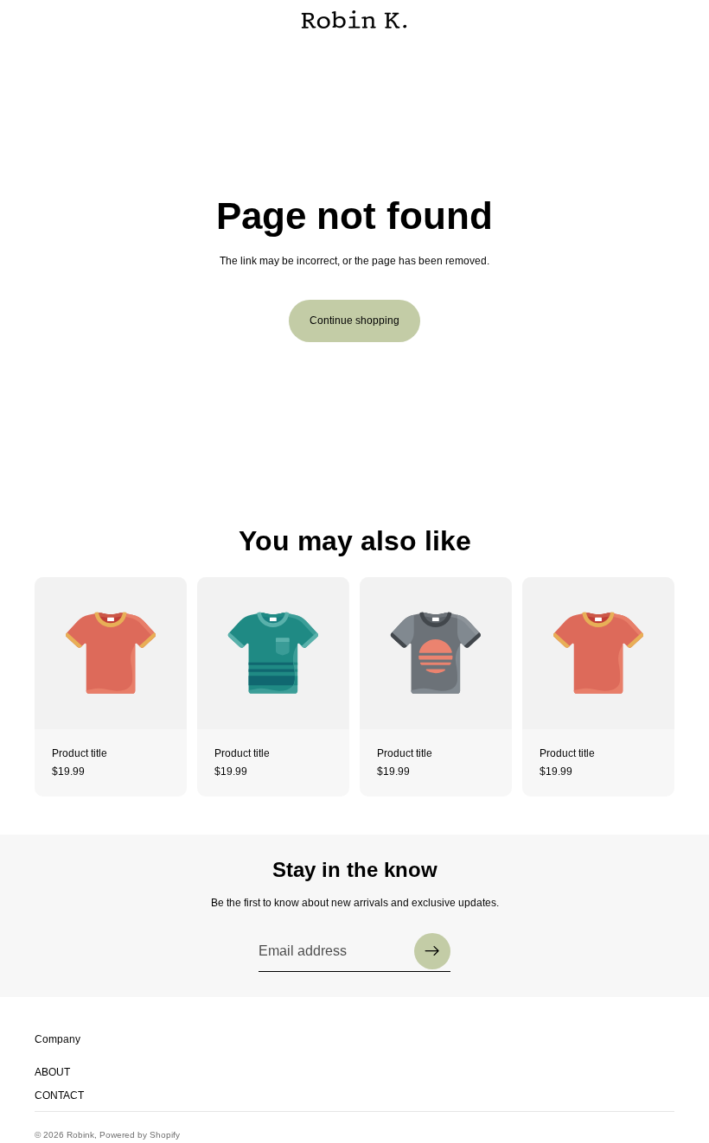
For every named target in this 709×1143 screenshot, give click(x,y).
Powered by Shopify (139, 1135)
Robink (80, 1135)
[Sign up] (432, 951)
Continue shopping (354, 320)
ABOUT (52, 1072)
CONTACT (59, 1095)
